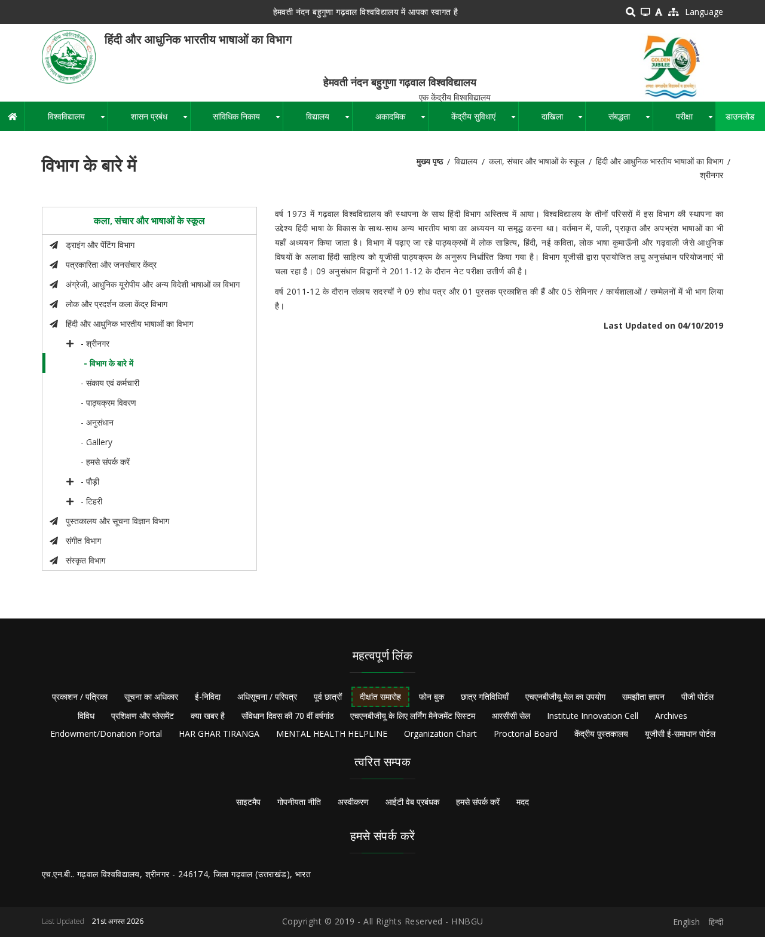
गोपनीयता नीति (299, 801)
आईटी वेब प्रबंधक (412, 801)
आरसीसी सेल (511, 715)
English (686, 921)
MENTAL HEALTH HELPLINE (331, 733)
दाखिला (563, 121)
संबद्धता (630, 121)
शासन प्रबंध (160, 121)
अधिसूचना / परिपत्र (267, 696)
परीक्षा (695, 121)
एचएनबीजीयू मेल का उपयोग (565, 696)
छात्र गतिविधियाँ (485, 696)
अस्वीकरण (353, 801)
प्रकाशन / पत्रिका (80, 696)
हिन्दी (716, 921)
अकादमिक (401, 121)
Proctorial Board (526, 733)
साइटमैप (248, 801)
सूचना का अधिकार (151, 696)
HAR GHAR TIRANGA (219, 733)
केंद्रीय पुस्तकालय (601, 733)
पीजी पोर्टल (697, 696)
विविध (86, 715)
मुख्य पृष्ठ (430, 161)
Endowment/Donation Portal (106, 733)
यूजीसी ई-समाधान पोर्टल (680, 733)
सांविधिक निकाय (248, 121)
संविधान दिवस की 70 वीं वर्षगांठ (287, 715)
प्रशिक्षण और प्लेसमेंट (142, 715)
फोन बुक (431, 696)
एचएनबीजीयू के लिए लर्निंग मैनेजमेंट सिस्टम (412, 715)
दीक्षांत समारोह (380, 696)
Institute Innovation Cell (592, 715)
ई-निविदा (208, 696)
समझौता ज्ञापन (643, 696)
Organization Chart (440, 733)
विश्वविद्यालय (78, 121)
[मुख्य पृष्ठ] (69, 56)
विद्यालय (329, 121)
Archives (671, 715)
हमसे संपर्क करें (478, 801)
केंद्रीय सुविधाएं (484, 121)
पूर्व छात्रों (328, 696)
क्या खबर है (208, 715)
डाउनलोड (740, 116)
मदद (522, 801)
